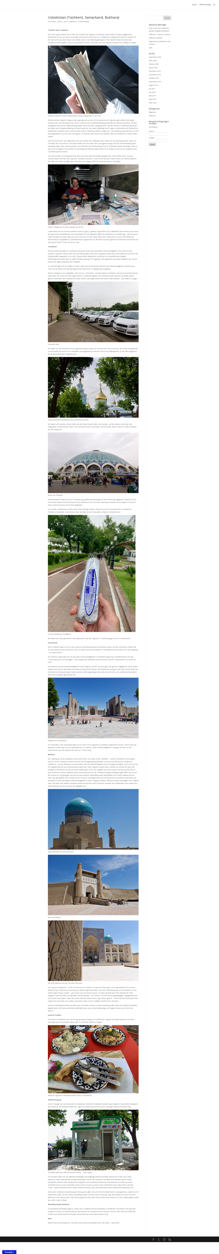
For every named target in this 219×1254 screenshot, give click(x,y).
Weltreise (72, 21)
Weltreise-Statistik (155, 38)
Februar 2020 (154, 64)
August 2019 (153, 85)
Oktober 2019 (154, 78)
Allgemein (152, 112)
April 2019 (152, 99)
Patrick (53, 21)
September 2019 (155, 82)
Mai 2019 (152, 96)
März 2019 (153, 103)
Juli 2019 (152, 89)
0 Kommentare (83, 21)
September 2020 (155, 57)
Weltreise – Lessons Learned (159, 34)
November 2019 (155, 75)
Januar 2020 (153, 67)
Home (194, 5)
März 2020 (153, 60)
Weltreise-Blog (205, 5)
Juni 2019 (152, 92)
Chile (150, 48)
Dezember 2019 (155, 71)
